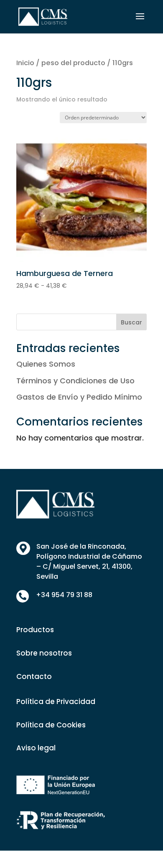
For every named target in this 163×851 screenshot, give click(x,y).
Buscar (131, 322)
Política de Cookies (51, 725)
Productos (35, 630)
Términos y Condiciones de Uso (75, 380)
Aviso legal (36, 748)
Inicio (25, 63)
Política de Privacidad (55, 702)
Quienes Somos (45, 364)
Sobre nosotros (44, 653)
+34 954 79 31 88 (64, 595)
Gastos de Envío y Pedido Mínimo (79, 397)
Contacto (34, 676)
